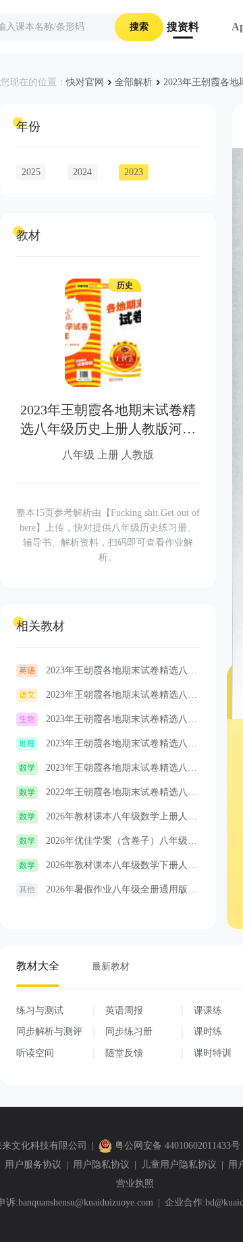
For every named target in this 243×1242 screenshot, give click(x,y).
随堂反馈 (124, 1053)
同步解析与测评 (49, 1031)
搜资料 (183, 26)
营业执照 (135, 1183)
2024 (82, 172)
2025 (31, 172)
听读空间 (35, 1053)
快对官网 (85, 82)
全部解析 (134, 82)
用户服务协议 (33, 1165)
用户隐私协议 (101, 1165)
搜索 (139, 27)
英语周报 (124, 1010)
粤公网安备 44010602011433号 (177, 1146)
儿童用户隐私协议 (179, 1165)
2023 (133, 172)
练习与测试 (39, 1010)
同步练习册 (129, 1031)
